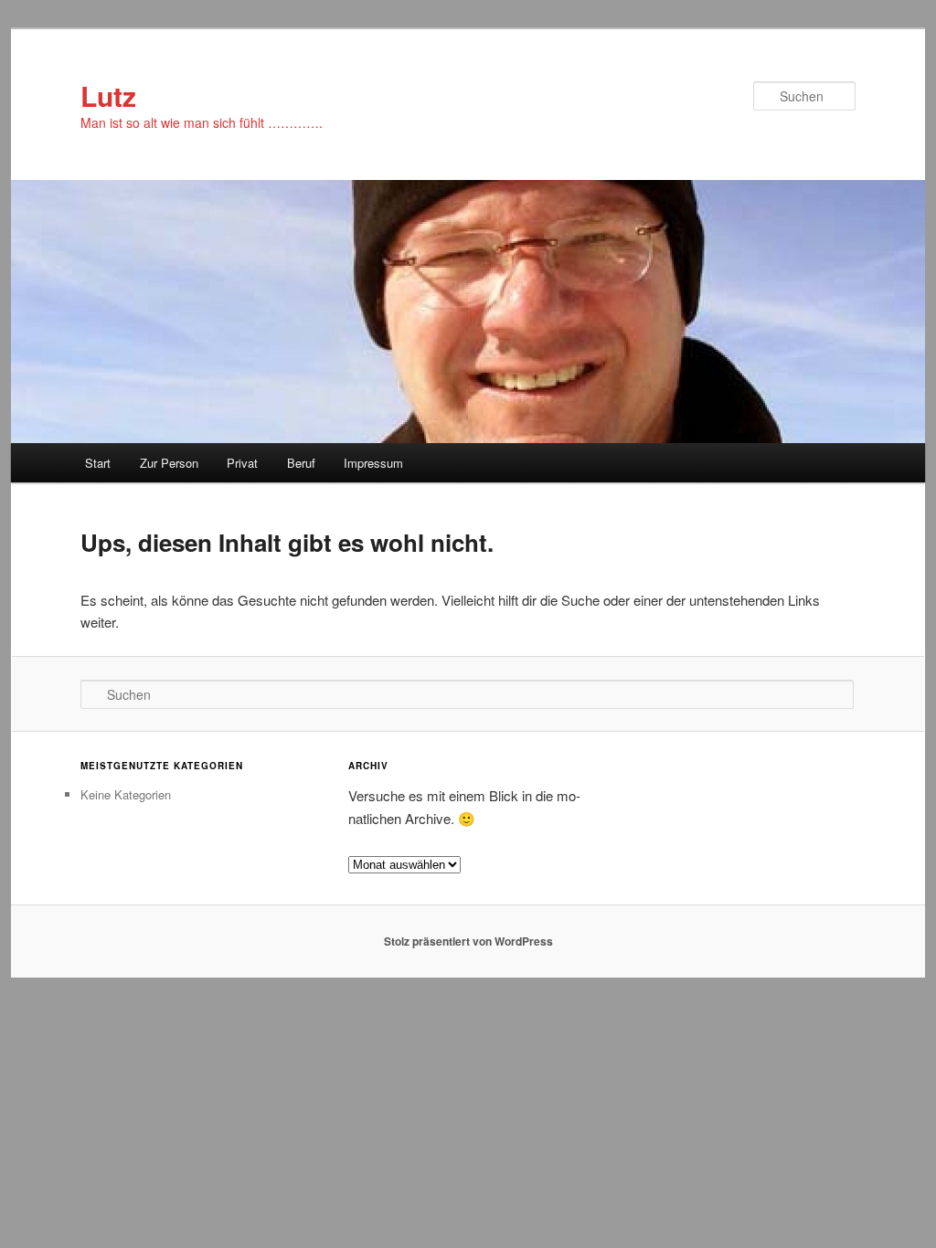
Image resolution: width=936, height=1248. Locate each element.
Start (98, 462)
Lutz (108, 95)
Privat (242, 462)
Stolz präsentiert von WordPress (468, 941)
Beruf (301, 462)
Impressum (373, 462)
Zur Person (169, 462)
